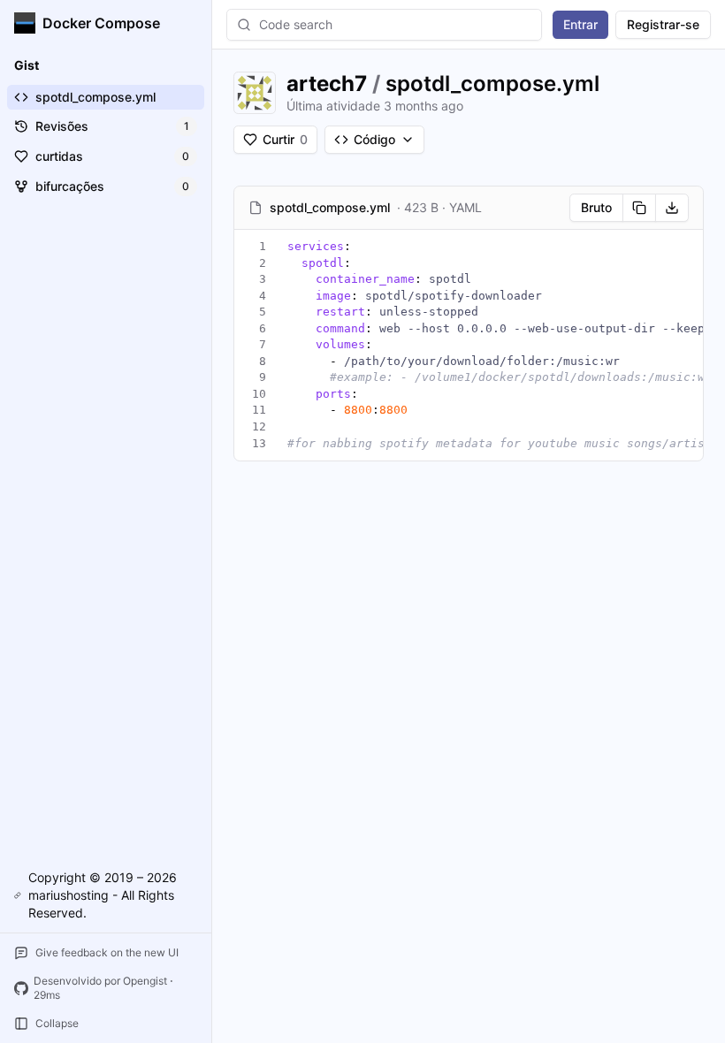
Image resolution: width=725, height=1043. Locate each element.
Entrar (580, 24)
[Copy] (639, 208)
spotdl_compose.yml (492, 83)
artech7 (326, 83)
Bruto (596, 207)
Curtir (285, 139)
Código (374, 139)
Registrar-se (663, 24)
